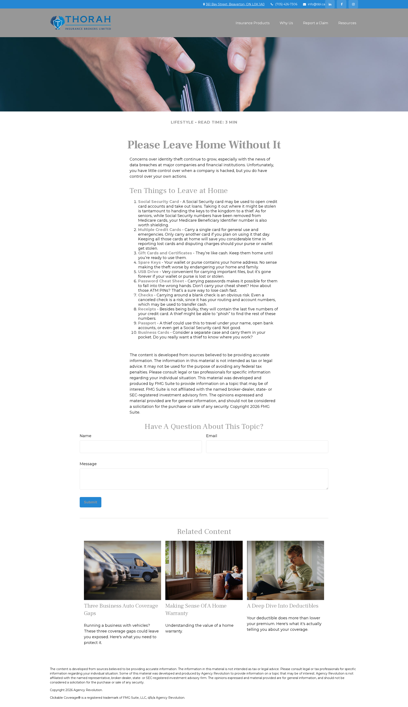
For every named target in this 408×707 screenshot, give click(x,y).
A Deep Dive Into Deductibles (283, 606)
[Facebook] (341, 4)
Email (211, 436)
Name (85, 436)
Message (88, 464)
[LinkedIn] (330, 4)
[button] (252, 23)
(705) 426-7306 (286, 4)
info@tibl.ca (316, 4)
